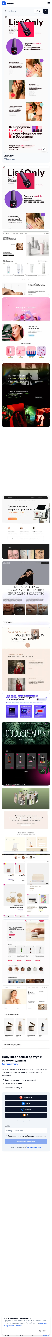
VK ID (28, 1103)
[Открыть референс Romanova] (26, 659)
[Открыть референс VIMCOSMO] (26, 329)
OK (28, 1115)
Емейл (7, 1126)
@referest (12, 11)
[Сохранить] (45, 11)
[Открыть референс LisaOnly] (26, 197)
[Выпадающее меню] (48, 3)
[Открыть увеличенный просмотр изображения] (44, 149)
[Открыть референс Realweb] (26, 706)
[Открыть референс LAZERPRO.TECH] (26, 527)
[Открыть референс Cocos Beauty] (26, 754)
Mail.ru (28, 1109)
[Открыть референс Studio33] (26, 395)
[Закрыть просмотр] (5, 11)
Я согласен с (27, 1136)
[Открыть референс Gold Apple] (26, 885)
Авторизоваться (34, 1147)
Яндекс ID (28, 1097)
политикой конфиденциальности (32, 1136)
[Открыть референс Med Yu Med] (26, 951)
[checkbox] (6, 1136)
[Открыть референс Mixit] (26, 819)
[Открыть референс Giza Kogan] (26, 593)
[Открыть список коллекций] (34, 225)
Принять (42, 1331)
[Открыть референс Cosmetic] (26, 1017)
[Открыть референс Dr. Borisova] (26, 263)
